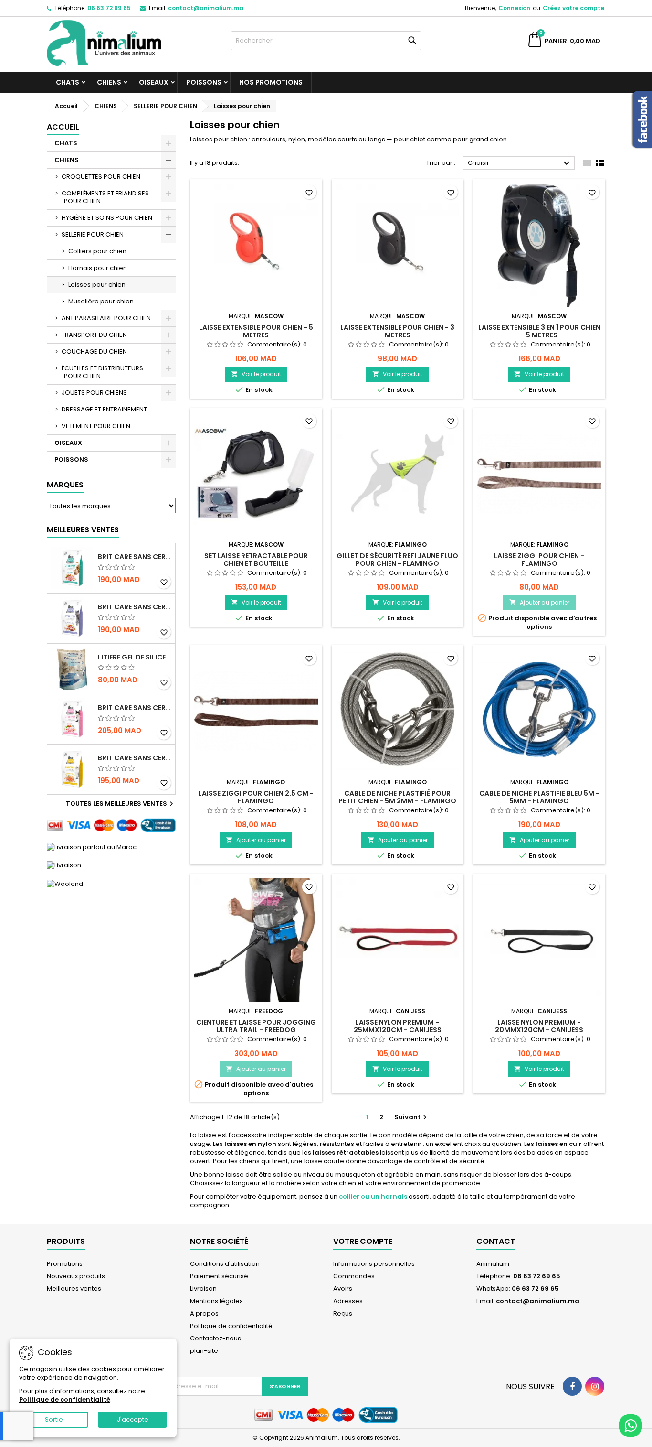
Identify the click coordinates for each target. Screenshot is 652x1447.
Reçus (342, 1313)
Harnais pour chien (97, 267)
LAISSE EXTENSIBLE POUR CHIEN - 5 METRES (256, 331)
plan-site (204, 1350)
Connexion (514, 8)
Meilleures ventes (74, 1288)
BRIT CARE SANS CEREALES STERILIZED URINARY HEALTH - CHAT (134, 557)
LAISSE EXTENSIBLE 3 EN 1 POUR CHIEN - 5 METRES (539, 331)
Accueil (63, 126)
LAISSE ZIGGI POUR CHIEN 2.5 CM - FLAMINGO (256, 797)
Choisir (520, 163)
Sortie (54, 1419)
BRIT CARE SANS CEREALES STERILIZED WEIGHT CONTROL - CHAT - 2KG (134, 607)
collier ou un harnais (373, 1196)
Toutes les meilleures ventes (121, 803)
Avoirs (342, 1288)
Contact (495, 1241)
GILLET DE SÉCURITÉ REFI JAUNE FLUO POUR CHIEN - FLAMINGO (397, 559)
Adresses (348, 1301)
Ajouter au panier (539, 602)
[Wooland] (65, 883)
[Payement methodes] (111, 825)
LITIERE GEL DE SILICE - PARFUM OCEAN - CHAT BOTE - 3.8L (134, 657)
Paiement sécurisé (219, 1276)
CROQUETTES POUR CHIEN (101, 176)
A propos (204, 1313)
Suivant (411, 1117)
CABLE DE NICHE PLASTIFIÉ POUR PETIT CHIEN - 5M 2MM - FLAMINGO (397, 797)
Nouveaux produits (76, 1276)
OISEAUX (153, 82)
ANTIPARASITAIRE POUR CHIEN (106, 318)
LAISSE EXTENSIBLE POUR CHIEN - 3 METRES (397, 331)
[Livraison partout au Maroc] (92, 846)
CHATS (67, 82)
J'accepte (132, 1419)
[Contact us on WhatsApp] (630, 1425)
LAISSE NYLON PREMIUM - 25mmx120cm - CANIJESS (398, 1026)
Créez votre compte (573, 8)
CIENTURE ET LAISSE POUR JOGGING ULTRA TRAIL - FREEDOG (256, 1026)
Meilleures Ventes (83, 529)
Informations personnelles (374, 1263)
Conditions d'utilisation (225, 1263)
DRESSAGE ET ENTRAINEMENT (104, 409)
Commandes (354, 1276)
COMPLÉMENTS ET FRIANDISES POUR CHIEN (105, 197)
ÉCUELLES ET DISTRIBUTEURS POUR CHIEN (102, 372)
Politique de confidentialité (231, 1325)
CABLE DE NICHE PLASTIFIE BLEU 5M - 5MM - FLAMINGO (539, 797)
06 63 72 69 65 (109, 8)
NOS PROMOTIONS (271, 82)
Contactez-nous (215, 1338)
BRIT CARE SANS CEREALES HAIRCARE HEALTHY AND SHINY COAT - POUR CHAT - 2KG (134, 758)
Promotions (65, 1263)
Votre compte (362, 1241)
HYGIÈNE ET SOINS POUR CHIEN (107, 217)
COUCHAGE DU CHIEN (94, 351)
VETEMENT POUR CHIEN (96, 426)
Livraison (203, 1288)
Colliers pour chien (97, 251)
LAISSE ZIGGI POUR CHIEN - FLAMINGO (539, 559)
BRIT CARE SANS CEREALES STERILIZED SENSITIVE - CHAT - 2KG (134, 708)
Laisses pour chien (97, 284)
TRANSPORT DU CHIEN (94, 334)
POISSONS (203, 82)
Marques (65, 484)
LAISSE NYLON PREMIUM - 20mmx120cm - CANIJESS (539, 1026)
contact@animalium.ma (205, 8)
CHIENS (109, 82)
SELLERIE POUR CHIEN (93, 234)
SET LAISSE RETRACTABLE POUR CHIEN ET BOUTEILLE (256, 559)
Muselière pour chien (101, 301)
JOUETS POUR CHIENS (94, 392)
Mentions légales (216, 1301)
